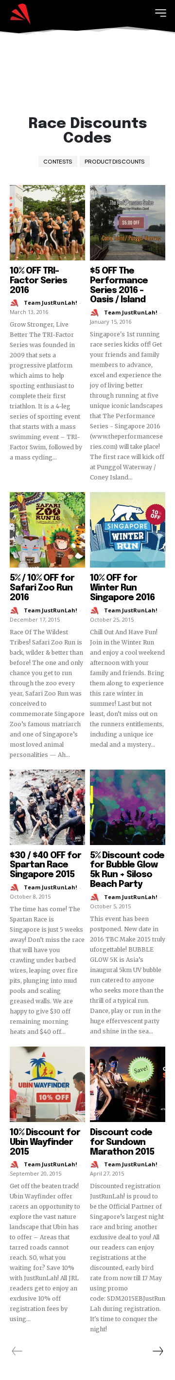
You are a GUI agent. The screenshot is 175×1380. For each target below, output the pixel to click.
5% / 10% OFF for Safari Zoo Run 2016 (42, 588)
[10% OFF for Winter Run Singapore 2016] (127, 530)
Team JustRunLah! (50, 302)
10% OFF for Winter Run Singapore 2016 (122, 588)
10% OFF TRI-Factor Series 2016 (38, 281)
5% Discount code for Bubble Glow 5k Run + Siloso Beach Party (127, 870)
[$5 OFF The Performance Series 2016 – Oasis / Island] (127, 222)
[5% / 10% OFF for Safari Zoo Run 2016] (47, 530)
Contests (57, 161)
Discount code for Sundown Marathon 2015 (122, 1142)
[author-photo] (16, 303)
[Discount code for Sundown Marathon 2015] (127, 1084)
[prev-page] (17, 1351)
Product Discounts (115, 161)
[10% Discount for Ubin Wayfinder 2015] (47, 1084)
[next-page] (157, 1351)
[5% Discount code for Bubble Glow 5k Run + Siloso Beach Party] (127, 807)
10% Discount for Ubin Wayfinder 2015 (45, 1142)
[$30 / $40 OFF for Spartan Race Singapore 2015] (47, 807)
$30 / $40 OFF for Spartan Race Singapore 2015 (45, 865)
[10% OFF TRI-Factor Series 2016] (47, 222)
